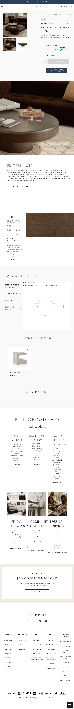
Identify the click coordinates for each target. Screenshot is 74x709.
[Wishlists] (67, 6)
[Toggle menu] (2, 7)
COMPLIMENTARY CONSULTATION (37, 550)
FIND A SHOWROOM (16, 548)
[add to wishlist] (67, 23)
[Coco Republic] (37, 7)
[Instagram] (34, 621)
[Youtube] (46, 621)
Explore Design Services (57, 552)
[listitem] (19, 362)
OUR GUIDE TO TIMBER (12, 257)
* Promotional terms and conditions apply (37, 701)
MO (18, 465)
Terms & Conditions (49, 698)
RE (20, 465)
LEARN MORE (37, 464)
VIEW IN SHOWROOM (53, 55)
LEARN (15, 465)
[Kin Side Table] (19, 358)
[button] (56, 70)
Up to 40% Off (42, 2)
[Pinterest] (40, 621)
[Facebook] (28, 621)
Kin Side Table (15, 373)
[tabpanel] (37, 118)
